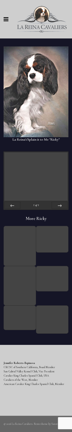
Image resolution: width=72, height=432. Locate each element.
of (36, 205)
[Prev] (12, 205)
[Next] (60, 205)
